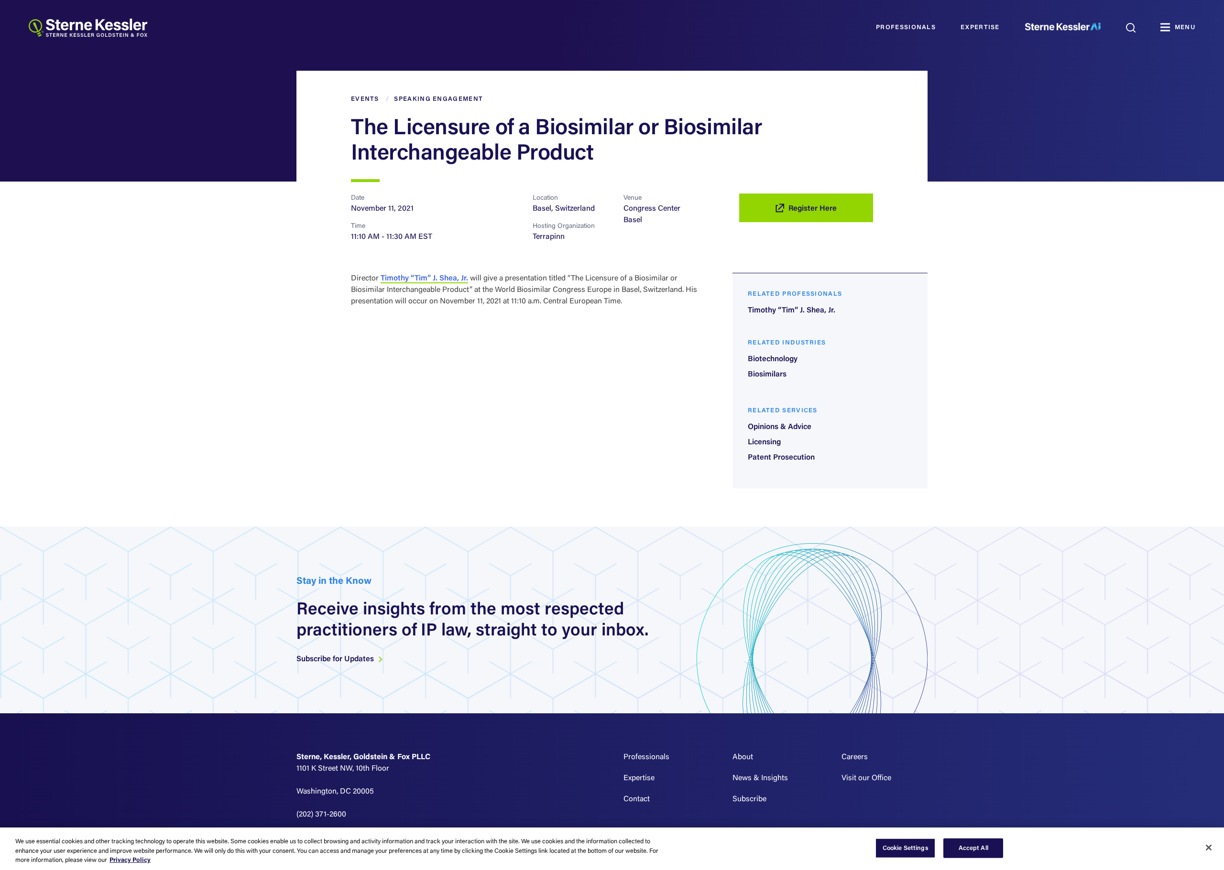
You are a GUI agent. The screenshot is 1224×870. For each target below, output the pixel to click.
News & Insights (760, 778)
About (742, 757)
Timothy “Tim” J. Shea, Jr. (424, 278)
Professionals (906, 27)
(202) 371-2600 (321, 814)
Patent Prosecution (781, 458)
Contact (636, 799)
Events (365, 99)
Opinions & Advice (779, 427)
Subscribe (749, 799)
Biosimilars (767, 374)
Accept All (973, 848)
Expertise (980, 27)
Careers (855, 757)
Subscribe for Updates (336, 659)
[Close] (1208, 847)
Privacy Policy (130, 860)
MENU (1185, 27)
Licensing (764, 442)
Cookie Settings (906, 848)
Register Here (812, 209)
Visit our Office (866, 778)
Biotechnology (773, 359)
